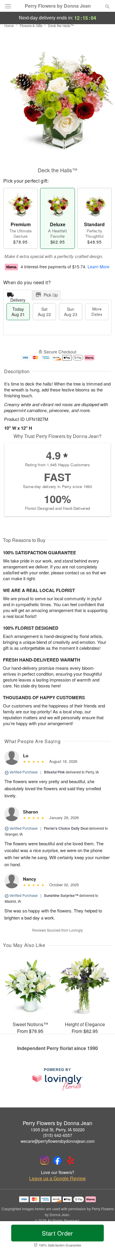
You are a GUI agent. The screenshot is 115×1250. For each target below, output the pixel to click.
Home (9, 25)
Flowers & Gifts (31, 25)
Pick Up (51, 295)
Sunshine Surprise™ (61, 895)
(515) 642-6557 (57, 1135)
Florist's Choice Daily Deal (66, 828)
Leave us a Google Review (57, 1178)
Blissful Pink (54, 772)
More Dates (96, 311)
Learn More (98, 266)
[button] (102, 1236)
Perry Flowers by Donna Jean (58, 6)
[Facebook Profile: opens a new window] (57, 1160)
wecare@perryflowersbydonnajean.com (58, 1141)
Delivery (17, 298)
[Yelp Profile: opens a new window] (70, 1160)
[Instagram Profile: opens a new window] (44, 1160)
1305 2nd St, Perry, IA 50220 (58, 1129)
